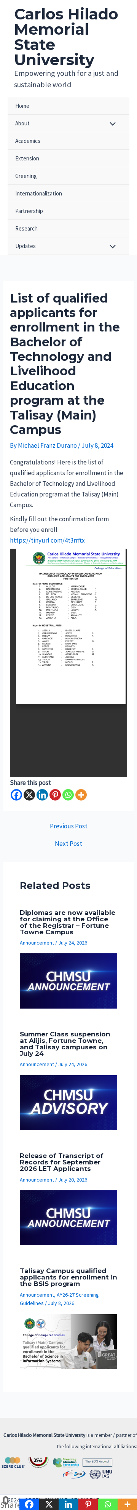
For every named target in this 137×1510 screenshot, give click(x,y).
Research (26, 228)
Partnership (29, 211)
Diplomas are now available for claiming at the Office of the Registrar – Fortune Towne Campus (67, 922)
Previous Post (69, 826)
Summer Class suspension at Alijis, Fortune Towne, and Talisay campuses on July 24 (65, 1043)
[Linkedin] (42, 795)
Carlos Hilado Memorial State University (66, 37)
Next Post (68, 844)
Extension (27, 158)
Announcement (37, 942)
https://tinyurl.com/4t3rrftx (47, 540)
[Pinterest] (55, 795)
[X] (29, 795)
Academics (27, 140)
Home (22, 105)
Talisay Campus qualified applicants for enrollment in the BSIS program (68, 1277)
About (22, 123)
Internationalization (38, 193)
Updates (25, 246)
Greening (26, 175)
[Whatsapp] (68, 795)
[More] (81, 795)
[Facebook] (16, 795)
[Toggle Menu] (111, 124)
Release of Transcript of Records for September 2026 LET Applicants (62, 1162)
